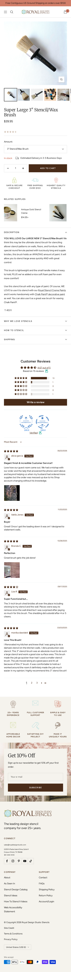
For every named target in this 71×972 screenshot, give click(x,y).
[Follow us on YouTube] (25, 861)
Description (11, 232)
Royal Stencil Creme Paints (52, 290)
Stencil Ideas (10, 895)
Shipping (9, 339)
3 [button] (37, 682)
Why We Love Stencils (18, 321)
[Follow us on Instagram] (13, 861)
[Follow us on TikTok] (31, 861)
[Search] (11, 11)
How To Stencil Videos (15, 901)
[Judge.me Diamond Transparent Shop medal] (42, 422)
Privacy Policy (11, 939)
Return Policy (46, 895)
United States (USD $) (16, 947)
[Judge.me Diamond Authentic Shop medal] (26, 422)
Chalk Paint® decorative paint (50, 294)
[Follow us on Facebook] (7, 861)
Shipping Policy (46, 889)
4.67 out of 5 (44, 367)
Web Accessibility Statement (13, 909)
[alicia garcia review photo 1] (12, 493)
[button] (21, 378)
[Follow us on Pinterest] (19, 861)
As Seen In (9, 883)
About (7, 877)
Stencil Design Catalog (15, 889)
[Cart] (65, 11)
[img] (11, 451)
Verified (34, 432)
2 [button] (31, 682)
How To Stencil (14, 330)
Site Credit (9, 928)
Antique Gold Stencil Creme (31, 211)
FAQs (42, 883)
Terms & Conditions (13, 933)
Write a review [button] (35, 402)
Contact (43, 877)
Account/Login (46, 901)
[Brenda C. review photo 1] (12, 570)
